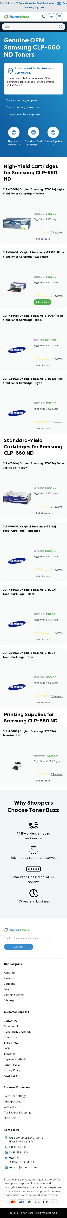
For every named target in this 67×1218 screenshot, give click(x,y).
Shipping (9, 1053)
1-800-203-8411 (18, 1147)
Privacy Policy (12, 1070)
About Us (9, 972)
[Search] (61, 26)
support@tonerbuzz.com (24, 1167)
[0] (51, 16)
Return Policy (12, 1064)
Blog (7, 989)
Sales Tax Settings (15, 1096)
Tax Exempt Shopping (17, 1112)
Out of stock (43, 239)
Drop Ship (10, 1118)
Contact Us (10, 1020)
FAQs (7, 1048)
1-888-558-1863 (18, 1152)
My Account (11, 1026)
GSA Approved (12, 1101)
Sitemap (9, 1000)
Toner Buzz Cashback (17, 1031)
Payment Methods (15, 1059)
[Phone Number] (43, 16)
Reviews (9, 978)
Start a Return (12, 1042)
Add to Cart (42, 302)
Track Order (11, 1037)
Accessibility (11, 1075)
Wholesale (10, 1107)
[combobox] (33, 26)
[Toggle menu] (59, 16)
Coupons (9, 983)
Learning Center (14, 995)
